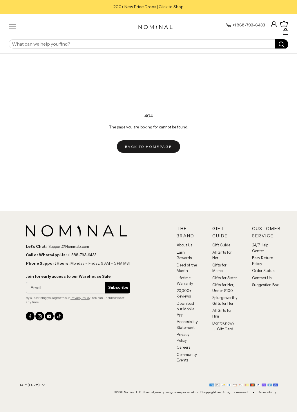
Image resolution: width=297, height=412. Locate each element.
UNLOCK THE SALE (205, 250)
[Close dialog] (254, 151)
